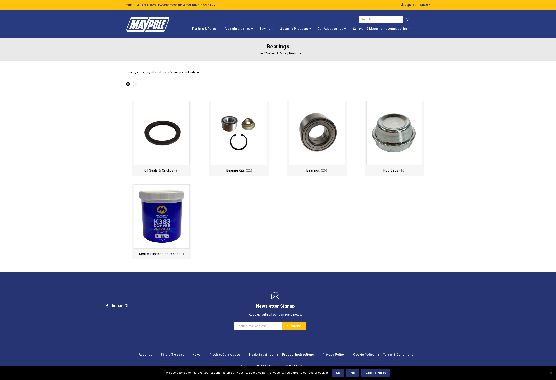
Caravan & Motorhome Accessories (380, 28)
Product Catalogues (224, 354)
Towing (265, 28)
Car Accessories (330, 28)
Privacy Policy (333, 354)
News (196, 354)
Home (259, 53)
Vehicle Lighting (237, 28)
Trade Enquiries (261, 354)
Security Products (294, 28)
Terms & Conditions (398, 354)
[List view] (134, 84)
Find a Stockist (172, 354)
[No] (550, 373)
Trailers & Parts (204, 28)
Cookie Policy (363, 354)
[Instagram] (126, 306)
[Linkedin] (113, 306)
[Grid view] (128, 84)
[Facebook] (107, 306)
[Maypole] (147, 24)
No (353, 373)
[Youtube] (120, 306)
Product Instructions (298, 354)
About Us (145, 354)
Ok (338, 373)
